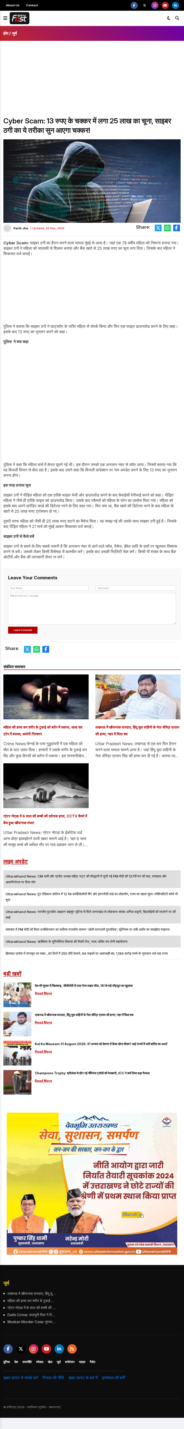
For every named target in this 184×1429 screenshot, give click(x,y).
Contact (32, 5)
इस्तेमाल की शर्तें (113, 1377)
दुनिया (6, 1362)
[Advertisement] (92, 82)
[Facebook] (134, 5)
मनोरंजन (69, 1362)
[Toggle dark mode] (169, 18)
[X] (144, 5)
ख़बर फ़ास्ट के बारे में (83, 1377)
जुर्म (14, 33)
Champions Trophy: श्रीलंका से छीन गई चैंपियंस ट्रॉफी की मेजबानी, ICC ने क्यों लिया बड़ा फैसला (92, 1073)
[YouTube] (165, 5)
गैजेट (92, 1362)
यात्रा (82, 1362)
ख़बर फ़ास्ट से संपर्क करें (20, 1377)
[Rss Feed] (72, 1349)
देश (16, 1362)
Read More (43, 993)
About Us (13, 5)
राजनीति (27, 1362)
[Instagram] (154, 5)
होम (5, 33)
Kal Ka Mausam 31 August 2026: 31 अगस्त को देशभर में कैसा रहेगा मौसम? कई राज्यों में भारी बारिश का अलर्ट (101, 1044)
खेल (50, 1362)
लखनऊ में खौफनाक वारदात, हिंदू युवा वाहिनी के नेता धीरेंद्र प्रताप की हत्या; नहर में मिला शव (137, 730)
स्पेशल (39, 1362)
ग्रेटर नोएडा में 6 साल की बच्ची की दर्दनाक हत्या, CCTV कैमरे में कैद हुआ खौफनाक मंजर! (45, 819)
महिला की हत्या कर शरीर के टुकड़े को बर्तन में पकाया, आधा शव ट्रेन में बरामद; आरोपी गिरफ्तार (42, 730)
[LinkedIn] (175, 5)
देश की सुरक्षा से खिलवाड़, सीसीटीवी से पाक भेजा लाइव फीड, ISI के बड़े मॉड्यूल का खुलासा (84, 985)
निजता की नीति (53, 1377)
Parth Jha (20, 228)
